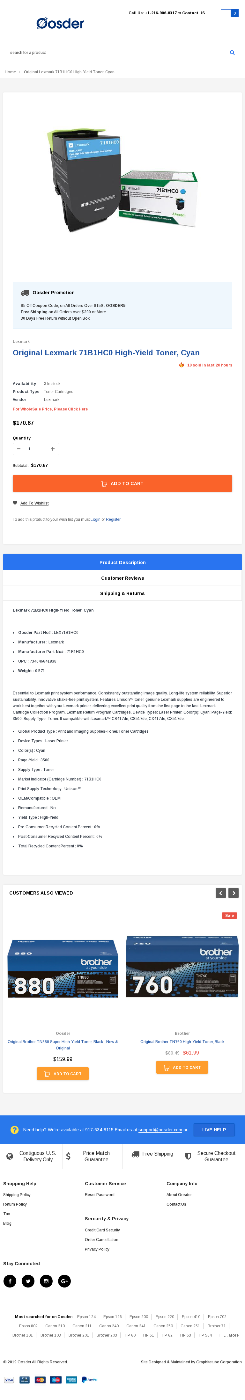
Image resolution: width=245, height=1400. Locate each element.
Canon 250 (163, 1326)
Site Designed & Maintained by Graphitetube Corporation (191, 1362)
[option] (62, 999)
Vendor (19, 399)
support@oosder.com (160, 1129)
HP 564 (205, 1335)
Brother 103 (51, 1335)
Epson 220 (165, 1317)
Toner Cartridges (58, 391)
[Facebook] (10, 1281)
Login (95, 519)
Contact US (193, 13)
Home (10, 72)
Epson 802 (28, 1326)
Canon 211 (82, 1326)
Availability (24, 383)
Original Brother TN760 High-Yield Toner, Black (182, 1042)
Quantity (22, 438)
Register (113, 519)
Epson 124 (86, 1317)
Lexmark (21, 341)
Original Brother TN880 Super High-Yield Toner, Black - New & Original (63, 1045)
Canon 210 (55, 1326)
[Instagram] (46, 1281)
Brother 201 (79, 1335)
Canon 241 (136, 1326)
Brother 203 (107, 1335)
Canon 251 (190, 1326)
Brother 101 (22, 1335)
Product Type (26, 391)
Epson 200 (139, 1317)
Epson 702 (217, 1317)
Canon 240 (109, 1326)
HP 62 (167, 1335)
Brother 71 (217, 1326)
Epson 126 (112, 1317)
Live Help (214, 1129)
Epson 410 (191, 1317)
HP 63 (185, 1335)
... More (231, 1335)
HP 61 (148, 1335)
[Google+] (64, 1281)
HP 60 (130, 1335)
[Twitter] (28, 1281)
